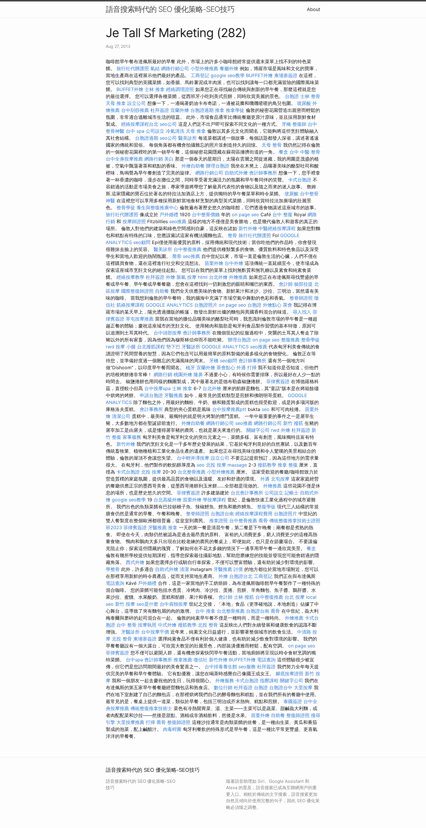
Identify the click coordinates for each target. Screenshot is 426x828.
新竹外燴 (248, 228)
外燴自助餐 (193, 166)
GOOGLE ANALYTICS (169, 305)
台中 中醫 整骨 (305, 152)
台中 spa (135, 131)
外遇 (241, 367)
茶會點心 (225, 367)
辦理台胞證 (217, 166)
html (202, 277)
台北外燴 (218, 277)
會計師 (286, 284)
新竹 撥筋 (293, 423)
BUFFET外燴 (259, 75)
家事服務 (132, 437)
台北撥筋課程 (151, 347)
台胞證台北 (240, 576)
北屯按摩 (280, 479)
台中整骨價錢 (206, 214)
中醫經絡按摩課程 (277, 228)
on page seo (245, 214)
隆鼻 (198, 374)
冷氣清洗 (175, 131)
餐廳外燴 (229, 68)
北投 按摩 (216, 465)
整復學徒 (266, 506)
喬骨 (176, 256)
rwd (110, 347)
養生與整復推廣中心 (157, 207)
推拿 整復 (288, 465)
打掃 (251, 367)
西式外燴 (135, 562)
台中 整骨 (126, 625)
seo (266, 409)
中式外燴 (167, 625)
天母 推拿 (116, 103)
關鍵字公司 (258, 430)
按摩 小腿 (126, 347)
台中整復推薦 (187, 249)
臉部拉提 (303, 284)
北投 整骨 (208, 625)
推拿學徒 (235, 110)
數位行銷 (223, 687)
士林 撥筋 (244, 597)
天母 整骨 (272, 145)
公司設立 (155, 131)
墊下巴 (173, 347)
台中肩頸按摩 (173, 604)
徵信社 (200, 660)
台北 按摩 (295, 597)
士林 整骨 (310, 96)
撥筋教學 (267, 465)
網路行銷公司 (175, 68)
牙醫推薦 (173, 395)
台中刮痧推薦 (135, 110)
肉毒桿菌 (172, 729)
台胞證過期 (202, 110)
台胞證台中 (280, 687)
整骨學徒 (125, 207)
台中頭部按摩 (167, 333)
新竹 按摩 (125, 604)
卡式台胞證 (299, 180)
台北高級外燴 (167, 500)
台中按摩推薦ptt (229, 409)
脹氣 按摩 (186, 277)
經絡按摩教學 (130, 277)
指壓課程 (269, 680)
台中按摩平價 (155, 632)
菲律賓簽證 (278, 381)
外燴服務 (224, 680)
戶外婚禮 (169, 214)
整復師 (299, 124)
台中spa (134, 660)
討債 (238, 569)
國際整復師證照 (137, 291)
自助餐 (162, 291)
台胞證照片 (205, 305)
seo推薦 (177, 221)
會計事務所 (151, 409)
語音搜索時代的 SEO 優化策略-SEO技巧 (170, 9)
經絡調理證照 (180, 89)
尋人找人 (302, 312)
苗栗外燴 (214, 263)
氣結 (155, 68)
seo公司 (168, 124)
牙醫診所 (191, 347)
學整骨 (113, 569)
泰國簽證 (292, 701)
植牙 (190, 367)
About (313, 9)
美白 (169, 159)
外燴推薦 (238, 277)
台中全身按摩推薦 (124, 159)
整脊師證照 (301, 298)
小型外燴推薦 (204, 68)
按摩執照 (147, 625)
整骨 (232, 235)
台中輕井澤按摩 (193, 458)
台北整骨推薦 (191, 472)
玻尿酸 (304, 103)
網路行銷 (153, 159)
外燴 (170, 277)
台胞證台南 (222, 513)
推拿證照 (218, 520)
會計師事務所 (263, 173)
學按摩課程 (214, 500)
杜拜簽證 (159, 110)
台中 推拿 (205, 611)
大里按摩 (303, 687)
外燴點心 (272, 305)
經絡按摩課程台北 (139, 124)
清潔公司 (121, 416)
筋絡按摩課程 (130, 305)
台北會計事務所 (247, 493)
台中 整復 (282, 214)
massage (237, 465)
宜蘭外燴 (179, 110)
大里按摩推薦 (130, 722)
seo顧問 (141, 242)
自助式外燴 (236, 173)
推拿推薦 (183, 660)
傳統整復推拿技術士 (151, 708)
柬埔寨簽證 (285, 75)
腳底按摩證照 (289, 673)
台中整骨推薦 (243, 520)
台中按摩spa (157, 388)
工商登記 (200, 75)
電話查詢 (115, 583)
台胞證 (292, 96)
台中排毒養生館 (221, 666)
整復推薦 (290, 340)
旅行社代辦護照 (132, 68)
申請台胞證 (151, 395)
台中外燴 (234, 263)
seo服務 (247, 666)
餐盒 (283, 152)
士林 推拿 (155, 89)
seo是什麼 (147, 604)
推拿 (219, 110)
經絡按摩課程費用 (253, 513)
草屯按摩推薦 (140, 319)
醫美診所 (187, 138)
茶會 (287, 305)
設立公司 (136, 103)
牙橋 (286, 124)
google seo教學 (228, 75)
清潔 (184, 569)
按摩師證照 (134, 221)
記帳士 (291, 493)
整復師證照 (298, 715)
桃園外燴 (183, 374)
